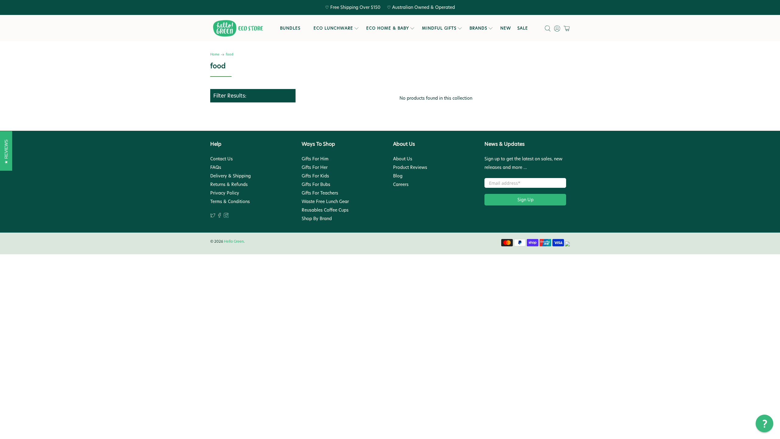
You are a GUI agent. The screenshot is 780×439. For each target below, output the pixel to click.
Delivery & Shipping (230, 176)
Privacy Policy (224, 193)
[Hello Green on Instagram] (226, 216)
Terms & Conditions (230, 201)
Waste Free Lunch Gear (325, 201)
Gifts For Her (315, 167)
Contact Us (221, 159)
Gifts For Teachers (320, 193)
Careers (401, 184)
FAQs (215, 167)
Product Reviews (410, 167)
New (505, 28)
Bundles (290, 28)
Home (214, 54)
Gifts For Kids (315, 176)
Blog (397, 176)
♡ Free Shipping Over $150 (353, 7)
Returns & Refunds (229, 184)
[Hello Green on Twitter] (212, 216)
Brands (478, 28)
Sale (522, 28)
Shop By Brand (317, 219)
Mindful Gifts (439, 28)
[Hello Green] (237, 28)
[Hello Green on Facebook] (219, 216)
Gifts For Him (315, 159)
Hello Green (234, 241)
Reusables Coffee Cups (325, 210)
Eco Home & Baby (387, 28)
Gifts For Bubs (316, 184)
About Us (402, 159)
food (229, 54)
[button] (764, 423)
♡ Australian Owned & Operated (421, 7)
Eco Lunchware (333, 28)
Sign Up (525, 200)
